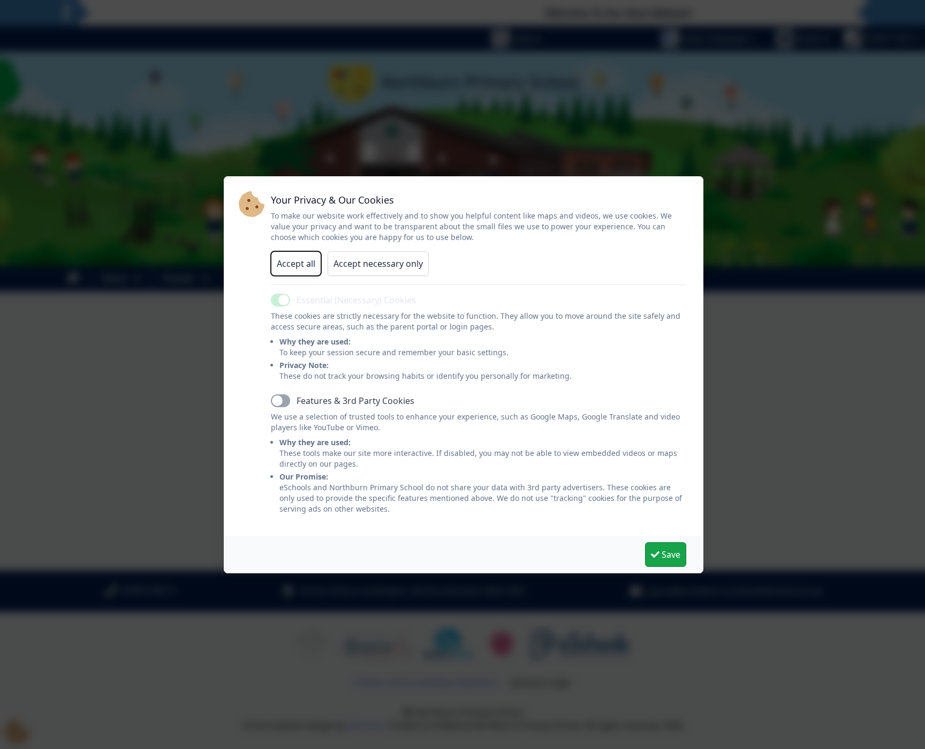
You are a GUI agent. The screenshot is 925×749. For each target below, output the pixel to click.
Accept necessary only (378, 263)
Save (669, 554)
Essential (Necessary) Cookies (356, 300)
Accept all (296, 263)
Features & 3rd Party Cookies (355, 401)
